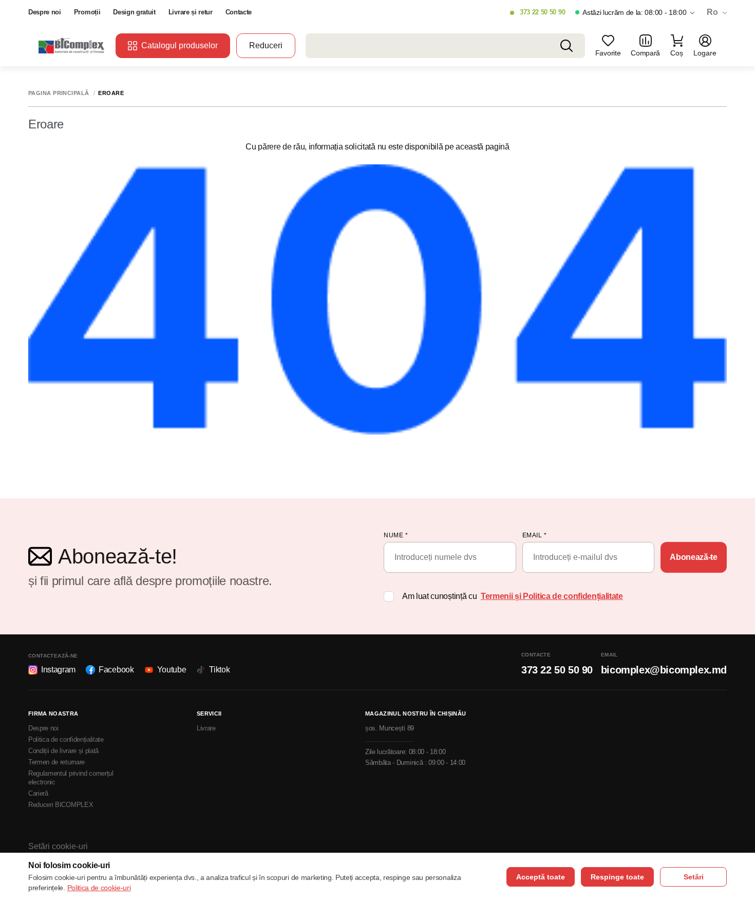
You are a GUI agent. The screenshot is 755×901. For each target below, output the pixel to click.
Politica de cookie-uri (99, 888)
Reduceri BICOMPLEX (60, 805)
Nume (396, 535)
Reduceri (265, 45)
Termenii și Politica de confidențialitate (552, 596)
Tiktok (219, 669)
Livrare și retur (190, 12)
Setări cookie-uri (58, 846)
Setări (694, 877)
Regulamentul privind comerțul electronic (71, 777)
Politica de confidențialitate (66, 739)
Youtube (171, 669)
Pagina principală (58, 93)
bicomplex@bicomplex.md (664, 669)
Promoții (87, 12)
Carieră (38, 793)
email (534, 535)
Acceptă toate (540, 877)
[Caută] (566, 46)
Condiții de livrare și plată (63, 751)
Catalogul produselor (179, 45)
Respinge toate (617, 877)
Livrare (206, 728)
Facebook (116, 669)
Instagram (58, 669)
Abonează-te (693, 557)
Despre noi (44, 12)
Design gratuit (134, 12)
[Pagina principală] (72, 45)
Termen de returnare (56, 762)
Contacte (238, 12)
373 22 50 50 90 (542, 12)
